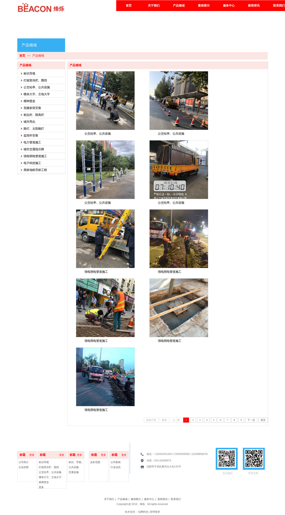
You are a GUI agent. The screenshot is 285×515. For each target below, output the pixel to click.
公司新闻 (116, 462)
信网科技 (143, 511)
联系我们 (176, 499)
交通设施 (74, 472)
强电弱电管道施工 (96, 271)
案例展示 (136, 499)
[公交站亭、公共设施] (105, 100)
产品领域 (38, 55)
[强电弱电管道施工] (105, 238)
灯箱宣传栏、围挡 (49, 467)
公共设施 (74, 467)
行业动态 (116, 467)
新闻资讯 (163, 499)
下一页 (251, 420)
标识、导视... (76, 462)
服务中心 (149, 499)
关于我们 (109, 499)
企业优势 (24, 467)
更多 (61, 455)
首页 (22, 55)
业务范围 (95, 462)
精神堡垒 (44, 482)
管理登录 (155, 511)
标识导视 (44, 462)
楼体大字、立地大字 (50, 477)
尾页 (263, 420)
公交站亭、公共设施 (97, 133)
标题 (43, 454)
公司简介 (24, 462)
